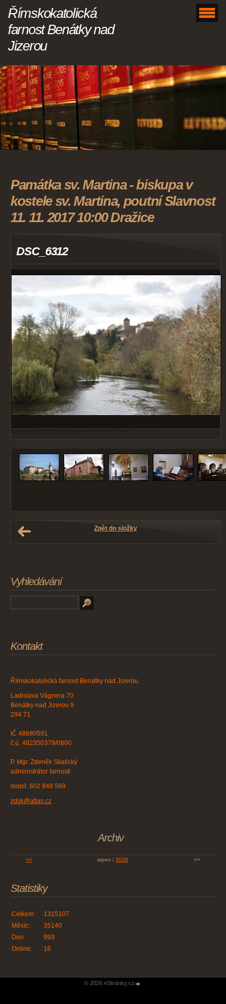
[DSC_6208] (84, 479)
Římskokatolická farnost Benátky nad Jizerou (61, 29)
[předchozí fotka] (28, 349)
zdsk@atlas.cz (31, 801)
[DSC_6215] (173, 479)
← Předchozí (24, 531)
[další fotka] (203, 349)
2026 (122, 859)
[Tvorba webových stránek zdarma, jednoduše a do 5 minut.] (138, 983)
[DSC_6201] (39, 479)
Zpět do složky (115, 528)
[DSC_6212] (128, 479)
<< (29, 859)
